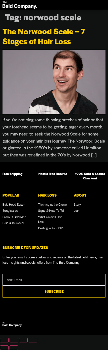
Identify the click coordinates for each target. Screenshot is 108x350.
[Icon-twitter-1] (102, 323)
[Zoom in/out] (4, 340)
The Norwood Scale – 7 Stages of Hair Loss (44, 35)
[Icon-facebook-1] (95, 323)
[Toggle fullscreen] (14, 340)
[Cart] (84, 5)
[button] (96, 4)
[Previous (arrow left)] (4, 347)
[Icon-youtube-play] (80, 323)
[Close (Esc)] (33, 340)
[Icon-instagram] (87, 323)
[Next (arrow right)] (14, 347)
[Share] (23, 340)
